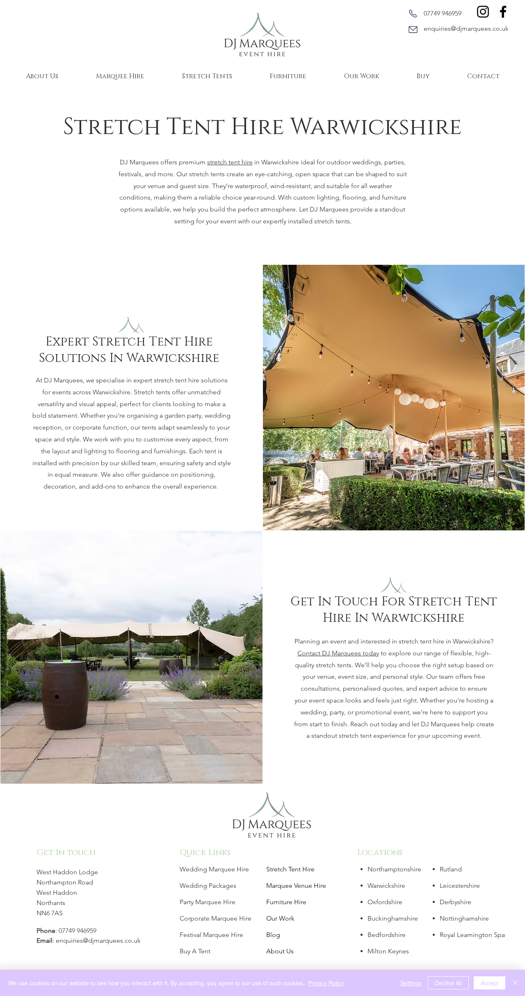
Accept (489, 983)
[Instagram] (483, 12)
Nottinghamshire (464, 918)
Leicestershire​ (460, 885)
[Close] (515, 982)
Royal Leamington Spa (472, 935)
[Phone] (413, 13)
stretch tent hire (230, 162)
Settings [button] (410, 983)
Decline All (448, 983)
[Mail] (413, 29)
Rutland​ (451, 869)
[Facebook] (503, 12)
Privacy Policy (326, 983)
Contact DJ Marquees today (338, 653)
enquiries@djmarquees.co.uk (466, 28)
